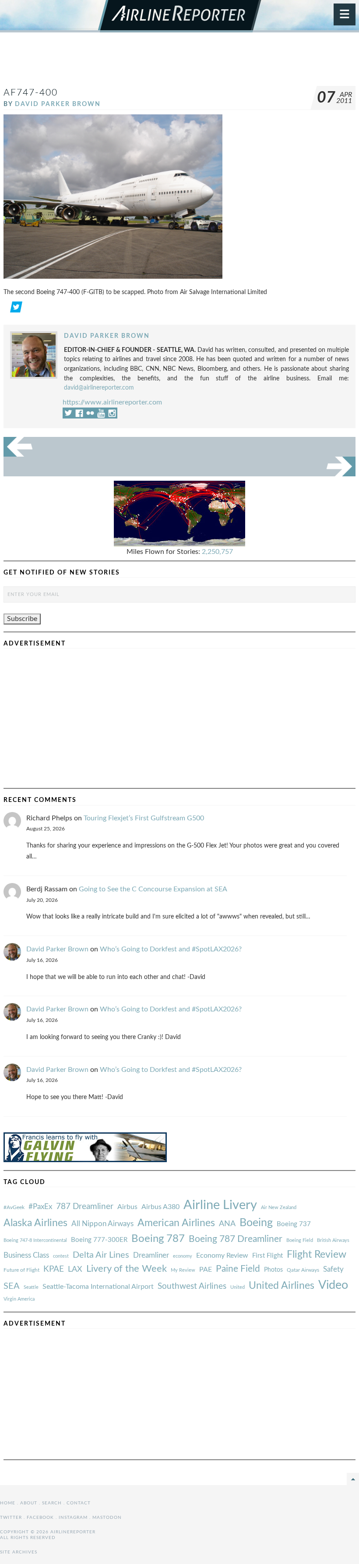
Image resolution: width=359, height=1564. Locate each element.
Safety (333, 1269)
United (237, 1287)
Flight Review (316, 1254)
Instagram (73, 1517)
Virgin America (19, 1299)
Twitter (11, 1517)
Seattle (31, 1287)
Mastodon (107, 1517)
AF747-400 (31, 92)
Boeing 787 (158, 1239)
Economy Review (222, 1255)
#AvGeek (14, 1207)
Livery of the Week (126, 1268)
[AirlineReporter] (179, 16)
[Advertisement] (179, 63)
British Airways (333, 1240)
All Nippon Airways (102, 1223)
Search (52, 1503)
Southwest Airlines (192, 1286)
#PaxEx (40, 1206)
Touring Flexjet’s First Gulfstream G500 (144, 818)
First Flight (267, 1255)
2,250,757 (217, 551)
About (28, 1503)
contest (61, 1256)
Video (333, 1285)
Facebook (40, 1517)
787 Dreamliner (84, 1206)
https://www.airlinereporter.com (112, 402)
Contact (79, 1503)
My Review (183, 1270)
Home (7, 1503)
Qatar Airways (303, 1270)
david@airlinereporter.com (99, 387)
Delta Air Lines (101, 1255)
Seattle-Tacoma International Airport (98, 1286)
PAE (205, 1269)
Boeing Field (299, 1240)
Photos (273, 1269)
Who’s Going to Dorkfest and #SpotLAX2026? (171, 949)
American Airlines (176, 1223)
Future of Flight (21, 1270)
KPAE (53, 1269)
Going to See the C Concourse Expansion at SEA (153, 889)
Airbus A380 (160, 1206)
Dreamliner (151, 1255)
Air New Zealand (278, 1207)
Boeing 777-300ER (99, 1240)
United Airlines (281, 1286)
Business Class (26, 1255)
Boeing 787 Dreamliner (235, 1239)
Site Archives (18, 1552)
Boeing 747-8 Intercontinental (35, 1240)
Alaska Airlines (35, 1223)
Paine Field (238, 1268)
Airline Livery (220, 1205)
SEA (12, 1286)
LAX (75, 1269)
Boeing (256, 1222)
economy (182, 1256)
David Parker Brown (58, 104)
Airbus (127, 1206)
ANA (227, 1224)
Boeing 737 (294, 1224)
